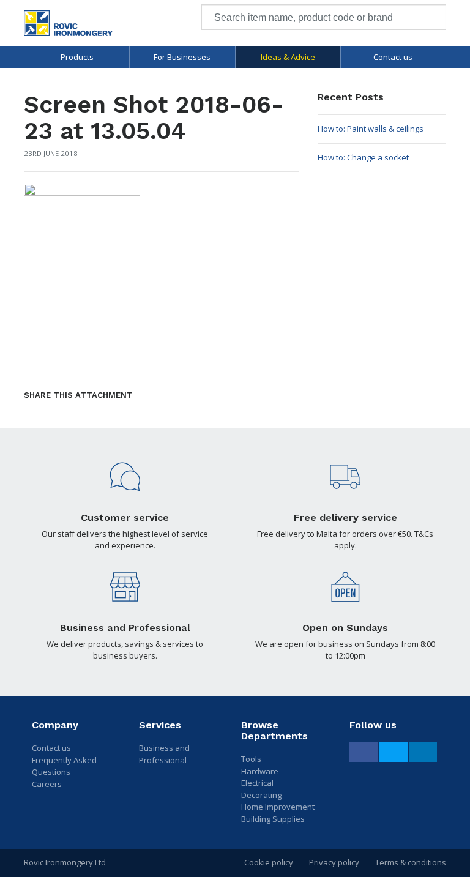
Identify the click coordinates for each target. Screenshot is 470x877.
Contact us (392, 56)
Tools (251, 758)
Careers (47, 783)
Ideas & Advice (288, 56)
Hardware (259, 771)
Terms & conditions (410, 862)
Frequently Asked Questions (64, 766)
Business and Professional (164, 754)
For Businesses (182, 56)
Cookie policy (268, 862)
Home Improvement (278, 806)
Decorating (261, 794)
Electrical (257, 782)
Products (77, 56)
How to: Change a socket (363, 157)
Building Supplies (273, 818)
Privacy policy (334, 862)
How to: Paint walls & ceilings (370, 128)
